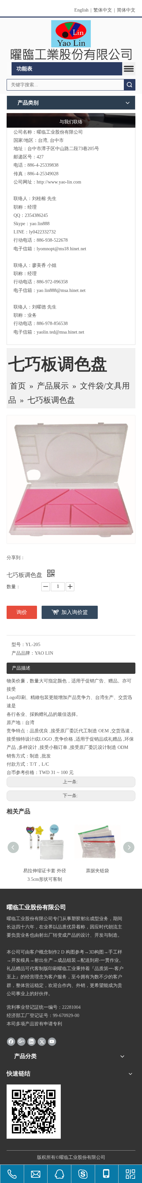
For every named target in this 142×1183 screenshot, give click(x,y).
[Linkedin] (31, 1041)
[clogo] (71, 40)
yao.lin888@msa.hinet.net (61, 290)
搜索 (129, 84)
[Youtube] (52, 1041)
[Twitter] (42, 1041)
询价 (22, 612)
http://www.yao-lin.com (59, 182)
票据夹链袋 (97, 870)
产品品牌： (23, 653)
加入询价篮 (74, 612)
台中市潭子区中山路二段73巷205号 (63, 148)
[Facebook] (11, 1041)
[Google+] (21, 1041)
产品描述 (21, 668)
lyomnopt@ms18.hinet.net (61, 248)
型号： (18, 644)
